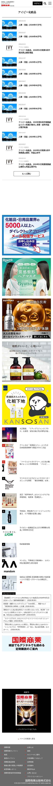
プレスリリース (9, 594)
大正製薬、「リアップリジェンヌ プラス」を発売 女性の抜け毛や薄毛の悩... (35, 430)
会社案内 (30, 765)
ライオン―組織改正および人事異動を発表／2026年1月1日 (35, 529)
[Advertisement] (26, 196)
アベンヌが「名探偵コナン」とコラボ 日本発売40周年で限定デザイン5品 (35, 446)
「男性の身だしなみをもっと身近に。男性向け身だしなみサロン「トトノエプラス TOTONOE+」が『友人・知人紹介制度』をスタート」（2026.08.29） (26, 627)
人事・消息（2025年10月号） (31, 74)
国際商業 (7, 747)
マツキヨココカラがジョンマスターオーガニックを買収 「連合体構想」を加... (35, 479)
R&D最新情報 (25, 544)
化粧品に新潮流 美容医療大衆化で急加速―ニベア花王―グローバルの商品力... (35, 578)
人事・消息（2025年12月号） (31, 62)
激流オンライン (9, 758)
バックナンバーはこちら (27, 729)
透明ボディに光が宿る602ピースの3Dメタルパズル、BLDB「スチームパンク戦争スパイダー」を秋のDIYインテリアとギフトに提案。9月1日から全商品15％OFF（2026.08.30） (26, 612)
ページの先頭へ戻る (27, 739)
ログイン (37, 3)
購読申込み (31, 769)
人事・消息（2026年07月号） (31, 25)
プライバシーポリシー (35, 776)
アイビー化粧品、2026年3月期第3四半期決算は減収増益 (34, 51)
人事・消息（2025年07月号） (31, 97)
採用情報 (30, 762)
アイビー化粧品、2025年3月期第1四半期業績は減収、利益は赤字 (34, 151)
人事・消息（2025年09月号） (31, 85)
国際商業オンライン (11, 751)
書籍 (28, 751)
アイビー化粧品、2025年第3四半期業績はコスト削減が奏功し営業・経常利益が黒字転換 (35, 124)
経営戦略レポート (10, 769)
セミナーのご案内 (33, 754)
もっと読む (26, 174)
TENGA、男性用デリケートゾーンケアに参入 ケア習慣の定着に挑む (35, 512)
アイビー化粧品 (24, 47)
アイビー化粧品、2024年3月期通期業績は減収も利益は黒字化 (35, 165)
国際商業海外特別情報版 (12, 773)
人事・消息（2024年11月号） (31, 137)
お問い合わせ (32, 773)
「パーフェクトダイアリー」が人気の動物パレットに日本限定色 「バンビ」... (35, 463)
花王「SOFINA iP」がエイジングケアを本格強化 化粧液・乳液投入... (35, 496)
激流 (5, 754)
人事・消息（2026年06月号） (31, 36)
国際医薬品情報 (9, 762)
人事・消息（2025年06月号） (31, 109)
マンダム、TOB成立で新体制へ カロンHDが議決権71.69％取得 (35, 562)
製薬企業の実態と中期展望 (13, 765)
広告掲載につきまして (35, 758)
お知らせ (30, 747)
